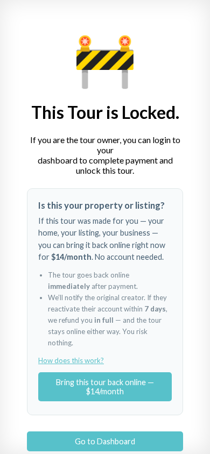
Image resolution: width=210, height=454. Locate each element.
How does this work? (71, 360)
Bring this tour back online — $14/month (105, 387)
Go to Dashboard (105, 441)
